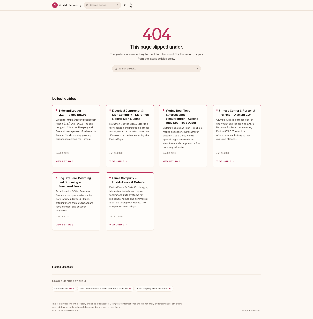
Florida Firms (64, 288)
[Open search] (125, 5)
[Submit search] (117, 5)
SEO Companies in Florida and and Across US (105, 288)
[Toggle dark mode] (130, 5)
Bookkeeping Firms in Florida (154, 288)
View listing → (64, 161)
